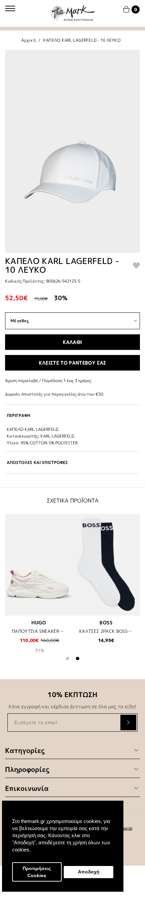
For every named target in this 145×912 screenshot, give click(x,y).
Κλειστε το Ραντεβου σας (72, 362)
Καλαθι (72, 342)
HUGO (38, 622)
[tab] (72, 415)
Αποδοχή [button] (88, 871)
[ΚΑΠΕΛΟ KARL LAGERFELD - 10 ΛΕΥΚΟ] (72, 151)
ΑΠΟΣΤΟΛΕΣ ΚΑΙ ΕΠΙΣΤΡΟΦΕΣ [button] (37, 462)
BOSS (106, 622)
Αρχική (28, 40)
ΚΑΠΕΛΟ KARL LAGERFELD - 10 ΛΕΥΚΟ (82, 40)
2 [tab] (77, 658)
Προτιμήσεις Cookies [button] (37, 872)
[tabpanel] (38, 588)
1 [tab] (67, 658)
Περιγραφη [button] (18, 415)
